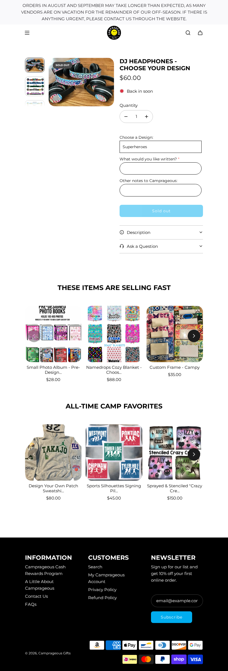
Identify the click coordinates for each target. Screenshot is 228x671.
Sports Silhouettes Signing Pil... (114, 488)
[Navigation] (27, 33)
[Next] (194, 336)
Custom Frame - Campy (175, 367)
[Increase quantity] (146, 116)
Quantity (129, 105)
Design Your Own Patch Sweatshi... (53, 488)
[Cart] (200, 33)
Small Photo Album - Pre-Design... (53, 370)
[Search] (188, 33)
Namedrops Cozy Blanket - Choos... (114, 370)
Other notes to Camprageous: (148, 180)
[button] (53, 82)
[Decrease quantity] (126, 116)
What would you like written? (148, 159)
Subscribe (171, 617)
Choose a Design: (136, 137)
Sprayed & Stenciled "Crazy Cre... (174, 488)
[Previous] (34, 336)
